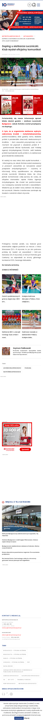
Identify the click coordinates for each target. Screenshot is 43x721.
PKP (28, 662)
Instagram (11, 694)
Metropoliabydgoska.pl (11, 36)
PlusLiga (28, 368)
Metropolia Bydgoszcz (27, 683)
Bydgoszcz (6, 124)
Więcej (26, 718)
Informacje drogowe (30, 5)
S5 (4, 679)
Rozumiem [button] (19, 718)
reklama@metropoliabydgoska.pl (11, 635)
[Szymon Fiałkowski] (6, 351)
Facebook (3, 694)
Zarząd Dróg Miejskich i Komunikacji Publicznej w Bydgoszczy (17, 671)
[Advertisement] (21, 219)
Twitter (7, 694)
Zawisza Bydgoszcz (11, 676)
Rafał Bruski (8, 666)
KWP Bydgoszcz (9, 683)
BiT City (11, 679)
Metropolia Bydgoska (8, 4)
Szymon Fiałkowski (22, 348)
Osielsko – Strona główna (13, 662)
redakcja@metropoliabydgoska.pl (11, 628)
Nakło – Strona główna (12, 658)
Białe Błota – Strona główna (14, 654)
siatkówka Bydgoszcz (12, 372)
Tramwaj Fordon (23, 679)
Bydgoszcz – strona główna (14, 650)
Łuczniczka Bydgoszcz (12, 368)
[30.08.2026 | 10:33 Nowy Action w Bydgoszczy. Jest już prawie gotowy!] (21, 518)
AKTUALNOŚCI (28, 36)
